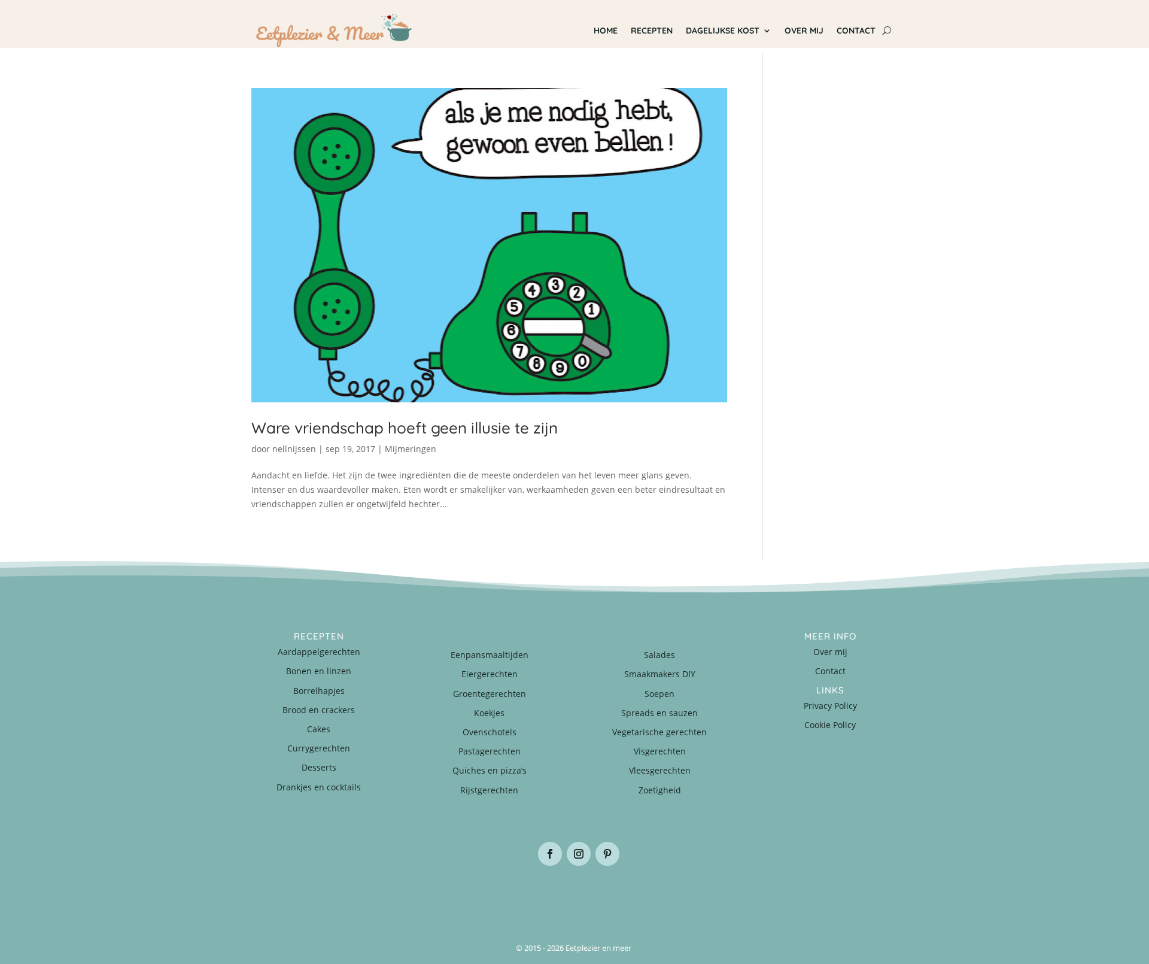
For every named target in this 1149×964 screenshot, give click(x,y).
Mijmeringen (410, 448)
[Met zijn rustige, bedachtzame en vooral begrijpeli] (305, 896)
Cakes (318, 729)
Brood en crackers (318, 710)
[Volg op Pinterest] (607, 854)
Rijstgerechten (489, 790)
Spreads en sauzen (659, 713)
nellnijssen (294, 448)
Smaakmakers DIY (659, 674)
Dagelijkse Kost (722, 30)
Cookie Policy (830, 724)
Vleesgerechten (660, 770)
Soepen (659, 693)
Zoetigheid (660, 790)
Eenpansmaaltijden (489, 654)
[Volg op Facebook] (550, 854)
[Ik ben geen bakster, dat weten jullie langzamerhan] (628, 896)
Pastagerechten (489, 751)
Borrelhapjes (319, 690)
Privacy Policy (830, 705)
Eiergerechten (489, 674)
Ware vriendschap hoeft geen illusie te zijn (404, 428)
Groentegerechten (489, 693)
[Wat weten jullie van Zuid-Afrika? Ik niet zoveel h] (736, 896)
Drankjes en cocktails (318, 787)
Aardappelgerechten (319, 651)
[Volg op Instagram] (579, 854)
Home (606, 30)
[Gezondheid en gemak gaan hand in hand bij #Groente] (413, 896)
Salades (659, 654)
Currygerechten (318, 748)
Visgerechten (660, 751)
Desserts (319, 767)
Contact (856, 30)
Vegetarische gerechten (659, 732)
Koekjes (489, 713)
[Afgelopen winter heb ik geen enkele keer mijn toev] (520, 896)
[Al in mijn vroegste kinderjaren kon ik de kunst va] (844, 896)
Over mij (804, 30)
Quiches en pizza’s (489, 770)
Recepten (652, 30)
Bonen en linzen (318, 671)
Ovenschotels (489, 732)
